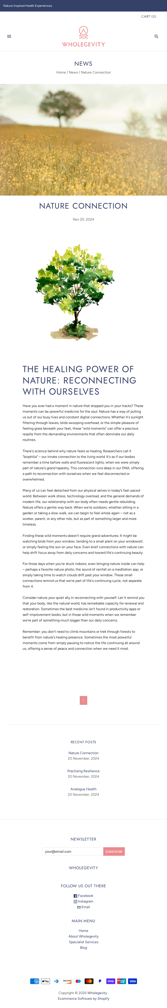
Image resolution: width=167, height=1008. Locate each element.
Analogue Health (83, 789)
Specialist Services (83, 942)
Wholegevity (97, 993)
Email (85, 907)
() (148, 16)
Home (61, 72)
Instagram (85, 901)
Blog (83, 948)
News (73, 72)
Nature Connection (83, 753)
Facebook (85, 896)
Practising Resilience (83, 771)
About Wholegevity (83, 936)
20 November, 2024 (83, 758)
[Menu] (9, 36)
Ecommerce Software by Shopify (83, 998)
